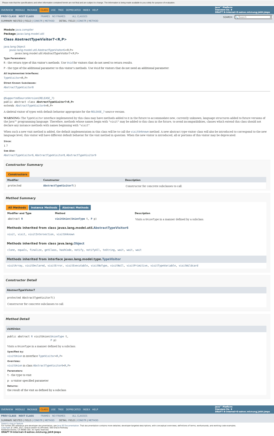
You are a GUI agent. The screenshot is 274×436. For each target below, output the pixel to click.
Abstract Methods (75, 207)
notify (78, 250)
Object (79, 243)
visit (11, 234)
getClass (50, 250)
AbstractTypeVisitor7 (58, 185)
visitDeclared (35, 265)
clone (11, 250)
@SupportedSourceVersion (21, 98)
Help (95, 10)
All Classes (79, 16)
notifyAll (93, 250)
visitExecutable (76, 265)
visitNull (117, 265)
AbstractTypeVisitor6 (30, 105)
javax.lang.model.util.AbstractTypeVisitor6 (37, 50)
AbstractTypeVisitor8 (19, 87)
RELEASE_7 (46, 98)
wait (121, 250)
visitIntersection (40, 234)
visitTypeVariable (163, 265)
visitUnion (62, 218)
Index (86, 10)
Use (53, 10)
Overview (7, 10)
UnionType (78, 218)
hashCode (65, 250)
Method (49, 21)
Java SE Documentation (68, 426)
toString (109, 250)
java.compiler (24, 29)
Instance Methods (44, 207)
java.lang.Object (14, 46)
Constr (37, 21)
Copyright (5, 428)
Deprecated (73, 10)
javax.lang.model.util (30, 33)
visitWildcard (188, 265)
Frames (45, 16)
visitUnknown (65, 234)
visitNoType (99, 265)
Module (20, 10)
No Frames (58, 16)
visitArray (14, 265)
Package (32, 10)
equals (22, 250)
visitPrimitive (137, 265)
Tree (61, 10)
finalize (36, 250)
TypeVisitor (12, 77)
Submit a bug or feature (12, 424)
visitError (55, 265)
